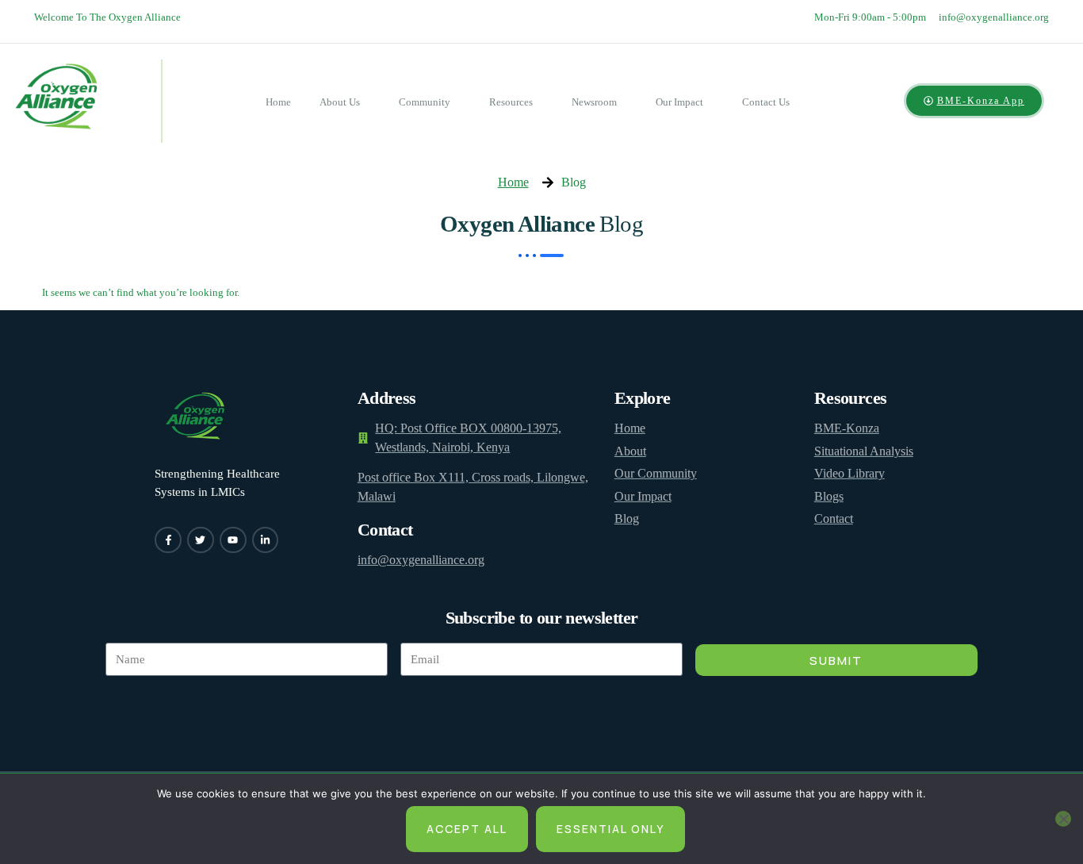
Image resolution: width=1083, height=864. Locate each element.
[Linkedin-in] (265, 540)
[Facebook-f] (168, 540)
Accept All (467, 828)
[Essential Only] (1063, 819)
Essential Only (610, 828)
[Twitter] (200, 540)
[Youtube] (233, 540)
